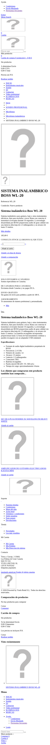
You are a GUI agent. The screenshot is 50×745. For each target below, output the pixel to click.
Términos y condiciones (15, 514)
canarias (32, 572)
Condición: (5, 206)
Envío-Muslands (12, 8)
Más (7, 306)
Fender (19, 572)
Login (8, 727)
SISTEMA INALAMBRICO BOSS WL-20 (23, 687)
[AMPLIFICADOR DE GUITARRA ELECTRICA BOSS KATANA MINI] (17, 464)
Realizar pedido (7, 79)
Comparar (5, 608)
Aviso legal (10, 511)
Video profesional (12, 94)
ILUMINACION (12, 96)
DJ (7, 90)
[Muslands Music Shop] (13, 31)
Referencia (5, 201)
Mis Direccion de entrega (15, 548)
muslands (5, 572)
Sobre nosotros (11, 516)
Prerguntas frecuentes (14, 11)
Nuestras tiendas (12, 505)
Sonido (8, 88)
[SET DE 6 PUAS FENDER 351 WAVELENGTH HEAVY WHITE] (17, 415)
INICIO (9, 83)
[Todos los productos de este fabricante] (8, 275)
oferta (26, 572)
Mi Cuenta (10, 544)
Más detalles (5, 231)
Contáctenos (10, 6)
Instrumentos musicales (15, 85)
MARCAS (10, 99)
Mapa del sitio (11, 509)
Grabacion (10, 92)
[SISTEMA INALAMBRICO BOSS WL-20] (23, 175)
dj (23, 572)
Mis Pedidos (10, 546)
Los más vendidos (13, 533)
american (12, 572)
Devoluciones (11, 520)
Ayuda (8, 716)
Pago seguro (10, 518)
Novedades (10, 531)
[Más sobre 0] (22, 683)
